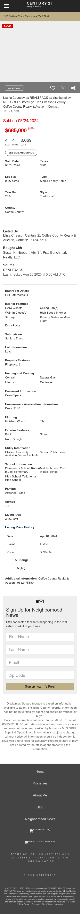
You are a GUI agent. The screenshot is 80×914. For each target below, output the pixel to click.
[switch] (53, 88)
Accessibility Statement (34, 858)
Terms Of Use (23, 854)
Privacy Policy (53, 854)
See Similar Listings (21, 152)
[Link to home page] (40, 6)
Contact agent (14, 88)
